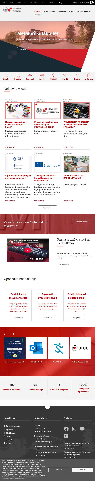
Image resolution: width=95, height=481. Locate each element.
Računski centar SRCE (80, 362)
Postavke (59, 470)
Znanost (37, 15)
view (15, 348)
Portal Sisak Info (58, 362)
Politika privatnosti (5, 478)
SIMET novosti (11, 433)
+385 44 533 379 (40, 439)
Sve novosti (47, 208)
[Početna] (12, 9)
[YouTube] (82, 429)
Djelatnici (9, 429)
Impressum (12, 478)
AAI (31, 2)
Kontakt (8, 443)
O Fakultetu (62, 12)
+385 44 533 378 (40, 428)
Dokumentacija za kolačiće (19, 478)
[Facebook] (66, 429)
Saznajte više (64, 264)
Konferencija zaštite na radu (14, 362)
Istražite (23, 49)
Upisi (45, 12)
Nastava (71, 12)
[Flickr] (66, 436)
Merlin (19, 2)
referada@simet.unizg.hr (43, 441)
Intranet (51, 2)
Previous (5, 334)
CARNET (43, 2)
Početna (37, 12)
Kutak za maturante (81, 221)
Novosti (52, 12)
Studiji (79, 12)
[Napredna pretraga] (60, 2)
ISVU (25, 2)
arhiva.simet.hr (71, 448)
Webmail (12, 2)
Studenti (87, 12)
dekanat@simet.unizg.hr (43, 431)
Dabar (36, 2)
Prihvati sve (82, 470)
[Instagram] (74, 429)
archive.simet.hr (69, 457)
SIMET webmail (36, 362)
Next (13, 334)
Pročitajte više (10, 147)
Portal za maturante (13, 426)
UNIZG (5, 2)
